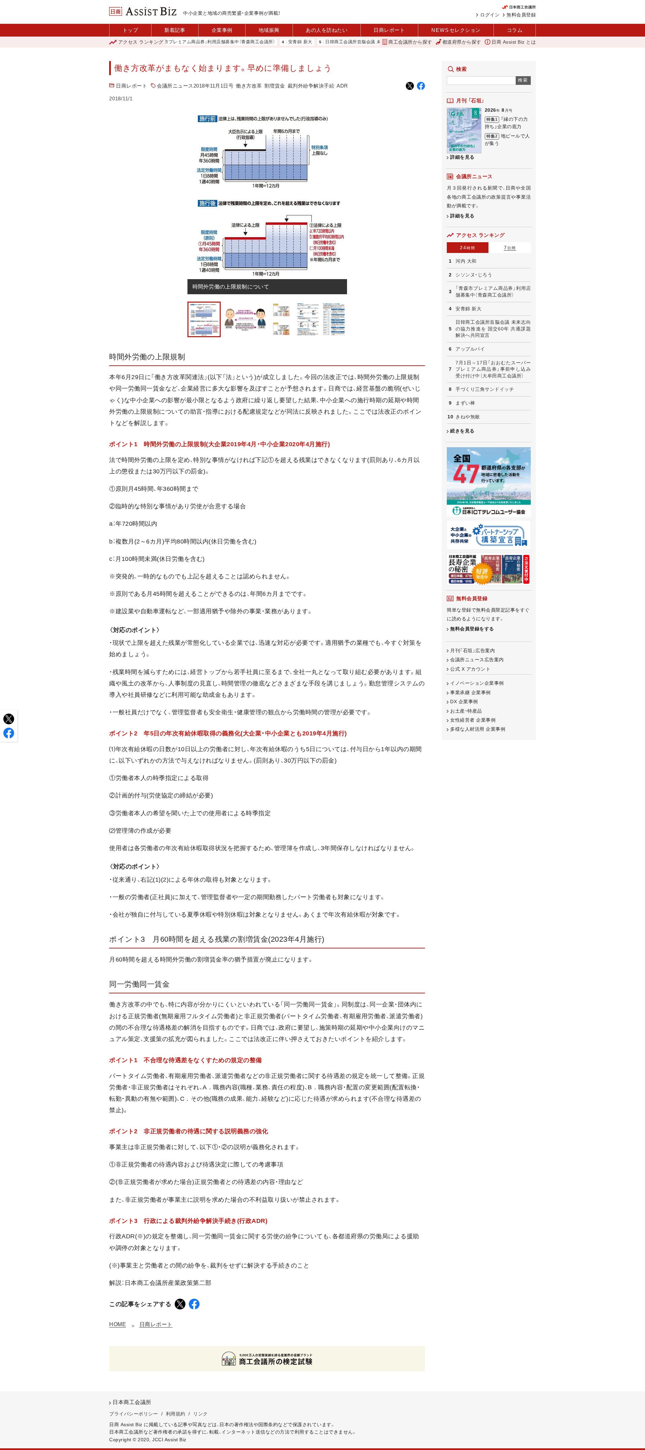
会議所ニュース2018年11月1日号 (195, 86)
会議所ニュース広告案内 (477, 659)
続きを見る (462, 430)
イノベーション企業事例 (477, 683)
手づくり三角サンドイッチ (485, 389)
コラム (515, 30)
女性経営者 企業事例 (473, 720)
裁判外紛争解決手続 (311, 86)
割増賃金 (274, 86)
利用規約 (175, 1413)
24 (467, 247)
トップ (130, 30)
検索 (523, 80)
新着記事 (174, 30)
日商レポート (389, 30)
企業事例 (222, 30)
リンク (200, 1413)
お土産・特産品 (466, 711)
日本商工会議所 (132, 1402)
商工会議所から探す (410, 42)
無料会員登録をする (472, 628)
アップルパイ (470, 349)
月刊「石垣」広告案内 (472, 650)
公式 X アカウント (470, 669)
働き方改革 (249, 86)
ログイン (490, 15)
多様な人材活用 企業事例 (477, 729)
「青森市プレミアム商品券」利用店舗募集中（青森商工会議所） (182, 42)
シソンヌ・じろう (474, 274)
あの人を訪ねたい (326, 30)
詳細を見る (462, 157)
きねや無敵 (468, 416)
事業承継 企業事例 (470, 692)
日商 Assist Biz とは (513, 42)
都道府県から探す (461, 42)
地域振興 (269, 30)
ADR (342, 86)
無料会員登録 (521, 15)
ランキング (141, 42)
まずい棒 (465, 403)
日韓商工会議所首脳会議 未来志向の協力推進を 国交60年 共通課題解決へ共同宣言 (378, 42)
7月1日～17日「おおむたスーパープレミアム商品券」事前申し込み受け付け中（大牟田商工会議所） (493, 369)
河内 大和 (466, 261)
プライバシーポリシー (133, 1413)
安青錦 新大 (269, 42)
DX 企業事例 (464, 701)
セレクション (456, 30)
